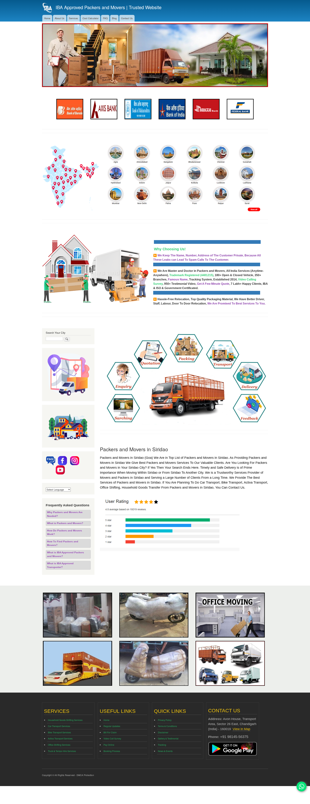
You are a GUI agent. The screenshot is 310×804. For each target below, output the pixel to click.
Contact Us (127, 18)
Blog (114, 18)
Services (73, 18)
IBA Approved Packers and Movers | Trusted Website (108, 7)
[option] (69, 109)
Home (47, 18)
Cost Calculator (90, 18)
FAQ (105, 18)
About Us (59, 18)
